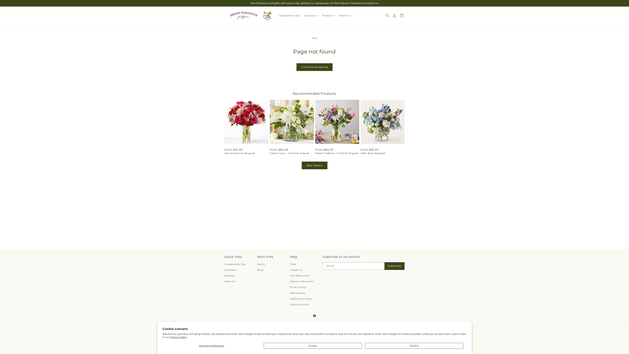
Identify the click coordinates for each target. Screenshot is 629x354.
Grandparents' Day (235, 264)
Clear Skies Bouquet (373, 153)
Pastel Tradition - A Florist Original (336, 153)
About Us (229, 281)
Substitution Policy (301, 298)
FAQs (293, 264)
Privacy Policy (178, 337)
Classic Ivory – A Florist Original (289, 153)
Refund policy (298, 293)
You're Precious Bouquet (239, 153)
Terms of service (299, 304)
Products (229, 275)
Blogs (260, 269)
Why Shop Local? (300, 275)
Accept (313, 345)
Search (261, 264)
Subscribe (394, 265)
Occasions (230, 269)
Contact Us (296, 269)
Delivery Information (302, 281)
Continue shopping (314, 67)
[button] (311, 15)
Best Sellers (315, 165)
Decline (414, 345)
